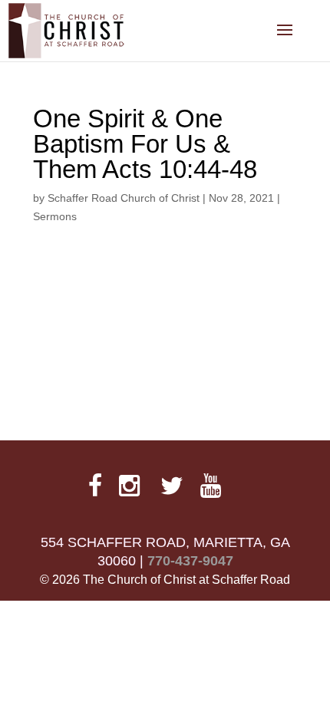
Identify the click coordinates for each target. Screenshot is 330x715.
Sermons (55, 216)
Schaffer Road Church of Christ (124, 198)
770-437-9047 (190, 560)
